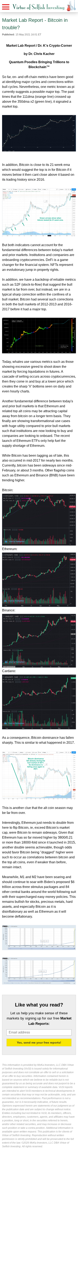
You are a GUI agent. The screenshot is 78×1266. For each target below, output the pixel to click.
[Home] (38, 7)
